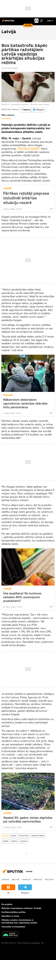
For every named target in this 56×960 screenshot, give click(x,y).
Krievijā (37, 879)
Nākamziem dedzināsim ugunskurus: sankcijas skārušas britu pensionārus (25, 403)
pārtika (14, 841)
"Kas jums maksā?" (29, 148)
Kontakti (37, 908)
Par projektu (6, 904)
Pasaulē (8, 395)
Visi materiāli (6, 118)
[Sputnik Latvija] (8, 21)
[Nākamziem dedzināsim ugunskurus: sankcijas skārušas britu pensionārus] (28, 373)
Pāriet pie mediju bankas (39, 104)
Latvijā (7, 188)
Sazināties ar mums (10, 916)
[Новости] (25, 109)
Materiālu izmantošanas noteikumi (17, 908)
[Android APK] (10, 935)
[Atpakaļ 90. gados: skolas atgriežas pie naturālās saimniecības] (28, 791)
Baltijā (15, 879)
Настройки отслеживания (13, 926)
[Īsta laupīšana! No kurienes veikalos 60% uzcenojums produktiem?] (28, 567)
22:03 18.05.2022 (9, 68)
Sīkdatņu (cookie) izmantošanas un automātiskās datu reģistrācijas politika (19, 921)
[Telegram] (38, 109)
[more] (51, 209)
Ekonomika (23, 835)
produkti (23, 841)
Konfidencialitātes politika (13, 912)
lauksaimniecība (37, 835)
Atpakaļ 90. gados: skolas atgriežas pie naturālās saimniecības (27, 819)
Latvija (13, 835)
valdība (5, 841)
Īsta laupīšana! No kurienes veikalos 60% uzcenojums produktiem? (22, 597)
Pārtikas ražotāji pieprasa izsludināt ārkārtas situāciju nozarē (26, 198)
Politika (49, 879)
